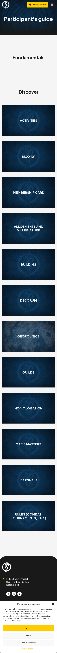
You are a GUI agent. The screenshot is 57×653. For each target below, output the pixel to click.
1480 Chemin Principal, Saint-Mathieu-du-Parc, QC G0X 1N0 (18, 581)
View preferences (28, 643)
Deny (28, 635)
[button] (53, 604)
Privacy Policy (27, 649)
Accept (28, 628)
